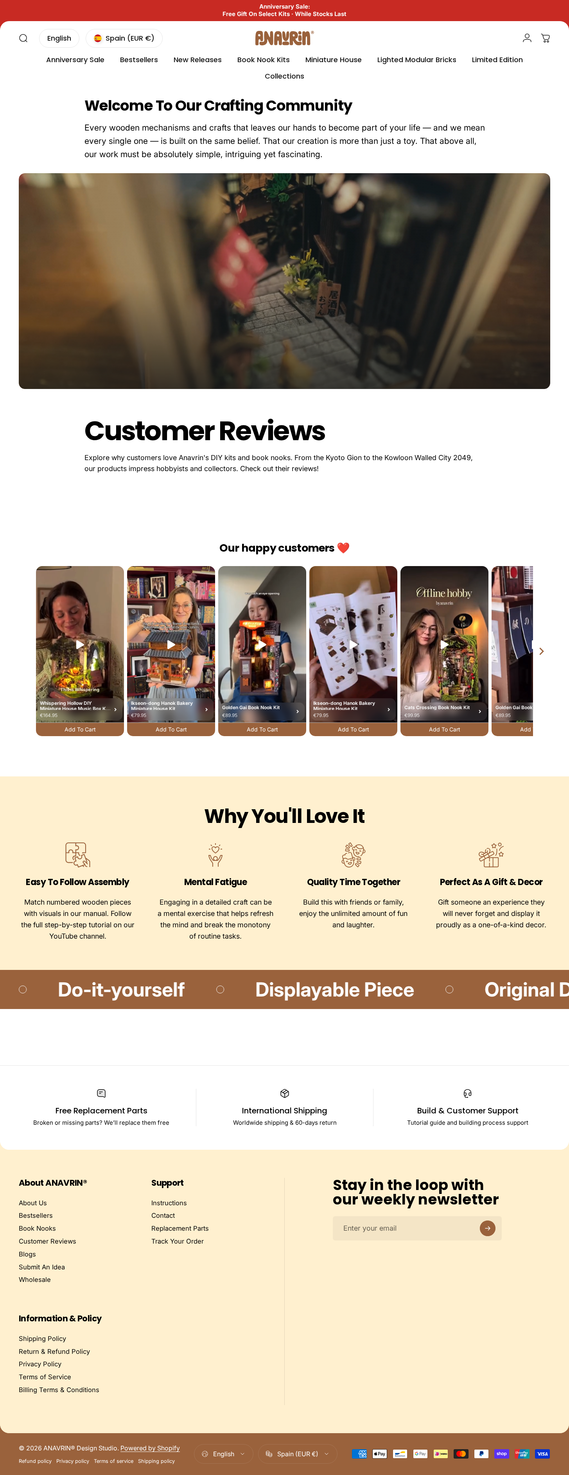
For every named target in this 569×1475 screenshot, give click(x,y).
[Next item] (541, 651)
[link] (77, 854)
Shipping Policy (42, 1338)
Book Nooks (37, 1228)
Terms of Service (45, 1377)
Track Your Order (177, 1241)
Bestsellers (36, 1215)
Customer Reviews (47, 1241)
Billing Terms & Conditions (59, 1390)
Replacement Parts (180, 1228)
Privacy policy (72, 1461)
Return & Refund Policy (54, 1351)
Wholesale (35, 1279)
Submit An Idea (42, 1267)
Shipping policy (156, 1461)
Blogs (27, 1254)
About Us (33, 1203)
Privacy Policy (40, 1364)
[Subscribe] (487, 1228)
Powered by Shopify (150, 1448)
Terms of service (113, 1461)
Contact (163, 1215)
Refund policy (35, 1461)
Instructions (169, 1203)
